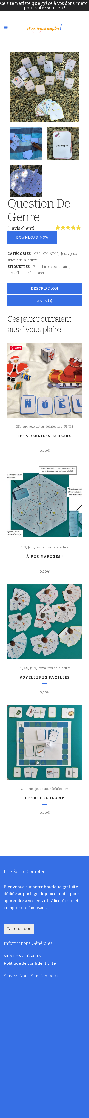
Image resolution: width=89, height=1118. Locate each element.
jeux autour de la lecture (45, 426)
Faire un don (18, 928)
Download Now (32, 237)
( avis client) (20, 228)
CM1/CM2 (50, 254)
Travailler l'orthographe (27, 273)
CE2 (37, 254)
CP (20, 668)
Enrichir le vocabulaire (51, 267)
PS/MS (68, 426)
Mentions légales (22, 956)
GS (18, 426)
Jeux (64, 254)
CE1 (23, 789)
